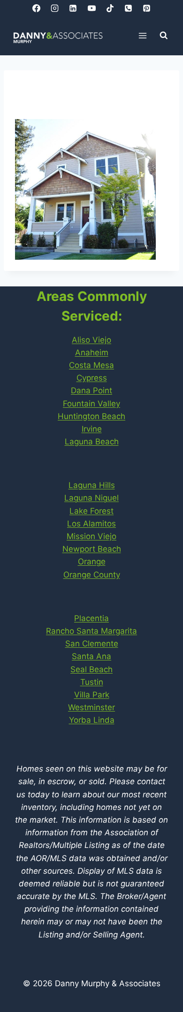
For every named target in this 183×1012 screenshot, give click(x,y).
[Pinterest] (146, 8)
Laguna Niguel (91, 497)
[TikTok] (110, 8)
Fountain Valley (91, 403)
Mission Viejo (91, 536)
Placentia (91, 618)
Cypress (91, 377)
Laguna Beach (92, 441)
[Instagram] (55, 8)
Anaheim (91, 352)
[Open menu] (143, 35)
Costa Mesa (91, 365)
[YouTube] (91, 8)
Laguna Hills (92, 485)
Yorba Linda (91, 720)
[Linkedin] (73, 8)
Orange (92, 561)
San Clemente (91, 643)
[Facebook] (37, 8)
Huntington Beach (91, 416)
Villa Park (91, 694)
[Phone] (128, 8)
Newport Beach (91, 549)
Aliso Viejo (91, 340)
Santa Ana (91, 656)
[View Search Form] (164, 36)
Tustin (91, 682)
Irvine (92, 429)
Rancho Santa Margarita (91, 631)
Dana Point (91, 390)
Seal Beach (91, 669)
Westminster (91, 707)
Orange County (91, 574)
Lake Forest (91, 511)
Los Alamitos (91, 523)
